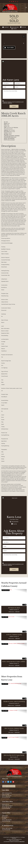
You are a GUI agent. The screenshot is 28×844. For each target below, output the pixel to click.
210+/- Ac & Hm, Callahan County (14, 728)
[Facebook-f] (3, 782)
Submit (14, 106)
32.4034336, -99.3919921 (14, 135)
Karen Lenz (13, 137)
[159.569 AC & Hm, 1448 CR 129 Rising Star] (14, 691)
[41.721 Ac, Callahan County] (14, 624)
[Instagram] (6, 782)
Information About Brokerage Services (14, 839)
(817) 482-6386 (9, 828)
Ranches (16, 127)
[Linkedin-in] (11, 782)
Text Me (15, 524)
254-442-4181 (9, 795)
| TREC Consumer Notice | (14, 840)
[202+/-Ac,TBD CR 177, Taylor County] (14, 745)
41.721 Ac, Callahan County (14, 634)
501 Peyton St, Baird (14, 607)
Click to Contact (11, 139)
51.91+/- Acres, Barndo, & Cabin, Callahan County (14, 661)
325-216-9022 (9, 819)
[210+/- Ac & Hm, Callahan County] (14, 718)
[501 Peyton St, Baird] (14, 597)
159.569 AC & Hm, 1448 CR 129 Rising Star (14, 701)
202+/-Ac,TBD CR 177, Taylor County (14, 755)
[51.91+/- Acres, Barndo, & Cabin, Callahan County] (14, 651)
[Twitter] (8, 782)
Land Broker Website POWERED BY (14, 841)
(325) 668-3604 (11, 138)
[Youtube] (13, 782)
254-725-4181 (8, 807)
